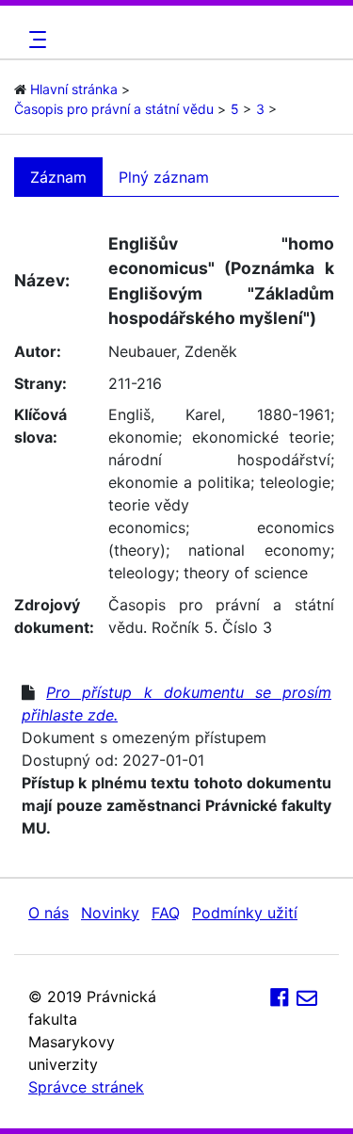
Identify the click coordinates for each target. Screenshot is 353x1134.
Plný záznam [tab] (164, 177)
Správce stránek (86, 1086)
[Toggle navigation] (35, 39)
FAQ (166, 912)
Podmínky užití (244, 912)
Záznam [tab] (58, 177)
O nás (48, 912)
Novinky (110, 912)
